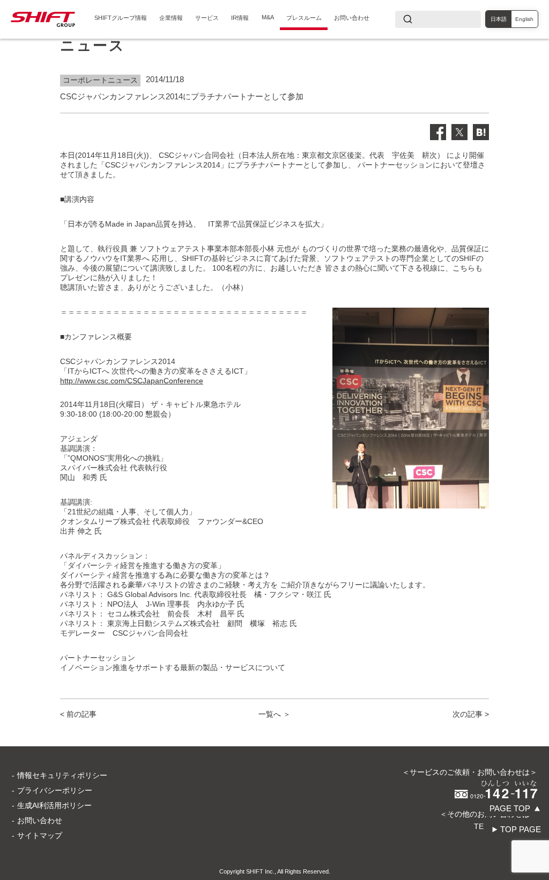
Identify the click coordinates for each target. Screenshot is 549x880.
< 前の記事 (78, 714)
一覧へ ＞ (274, 714)
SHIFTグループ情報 (120, 17)
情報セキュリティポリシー (62, 775)
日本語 (499, 19)
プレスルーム (304, 17)
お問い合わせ (351, 17)
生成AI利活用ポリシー (54, 805)
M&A (268, 17)
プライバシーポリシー (54, 790)
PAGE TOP (509, 808)
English (524, 19)
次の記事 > (470, 714)
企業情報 (171, 17)
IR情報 (240, 17)
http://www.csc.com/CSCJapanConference (131, 380)
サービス (207, 17)
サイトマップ (39, 835)
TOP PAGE (520, 829)
